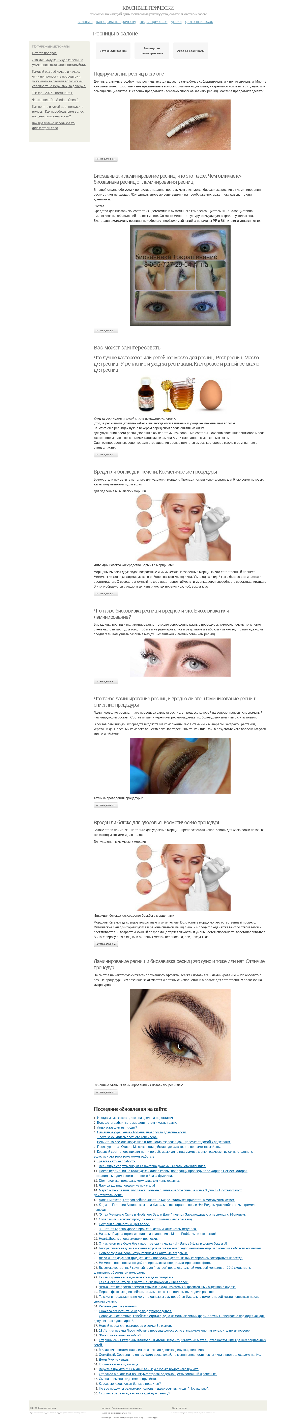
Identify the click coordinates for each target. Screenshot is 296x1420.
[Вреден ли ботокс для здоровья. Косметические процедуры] (180, 877)
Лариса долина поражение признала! (127, 1185)
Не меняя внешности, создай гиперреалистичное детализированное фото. (155, 1262)
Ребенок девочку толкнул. (118, 1306)
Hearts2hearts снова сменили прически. (128, 1238)
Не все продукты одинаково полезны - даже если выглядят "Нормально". (154, 1388)
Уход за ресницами (191, 51)
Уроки (176, 21)
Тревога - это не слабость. (116, 1161)
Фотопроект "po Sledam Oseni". (55, 100)
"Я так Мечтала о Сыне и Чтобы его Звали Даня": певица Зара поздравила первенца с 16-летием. (172, 1214)
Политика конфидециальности (116, 1412)
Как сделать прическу (116, 21)
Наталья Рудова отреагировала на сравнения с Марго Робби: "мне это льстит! (157, 1233)
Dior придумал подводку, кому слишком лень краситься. (140, 1180)
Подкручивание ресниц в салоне (129, 74)
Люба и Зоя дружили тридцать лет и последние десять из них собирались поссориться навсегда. (171, 1257)
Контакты (105, 1408)
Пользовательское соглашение (127, 1408)
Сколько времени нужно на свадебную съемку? (134, 1393)
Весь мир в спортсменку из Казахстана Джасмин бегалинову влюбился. (152, 1166)
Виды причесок (154, 21)
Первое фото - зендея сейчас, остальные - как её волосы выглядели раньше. (156, 1291)
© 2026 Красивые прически (43, 1408)
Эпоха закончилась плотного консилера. (127, 1137)
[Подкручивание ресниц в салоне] (180, 125)
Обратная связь (179, 1408)
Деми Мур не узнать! (114, 1359)
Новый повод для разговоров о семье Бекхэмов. (135, 1325)
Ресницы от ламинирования (152, 50)
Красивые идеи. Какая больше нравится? (130, 1383)
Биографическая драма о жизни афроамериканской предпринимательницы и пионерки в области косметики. (180, 1248)
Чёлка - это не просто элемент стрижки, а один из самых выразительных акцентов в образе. (167, 1286)
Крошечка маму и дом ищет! (119, 1364)
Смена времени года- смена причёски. (128, 1378)
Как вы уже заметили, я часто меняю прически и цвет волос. (143, 1282)
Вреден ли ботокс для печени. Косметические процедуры (155, 472)
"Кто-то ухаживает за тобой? (120, 1335)
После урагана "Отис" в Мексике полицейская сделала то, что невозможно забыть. (159, 1146)
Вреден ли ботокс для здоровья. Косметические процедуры (157, 822)
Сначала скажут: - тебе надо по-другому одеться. (135, 1311)
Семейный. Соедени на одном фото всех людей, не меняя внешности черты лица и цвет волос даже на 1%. (180, 1354)
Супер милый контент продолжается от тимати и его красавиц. (146, 1219)
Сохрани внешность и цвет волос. (124, 1224)
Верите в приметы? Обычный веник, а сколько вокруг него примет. (149, 1369)
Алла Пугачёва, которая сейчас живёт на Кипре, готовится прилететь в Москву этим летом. (167, 1199)
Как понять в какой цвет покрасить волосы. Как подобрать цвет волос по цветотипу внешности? (58, 111)
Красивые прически (148, 7)
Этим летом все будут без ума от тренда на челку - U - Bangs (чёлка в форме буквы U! (163, 1243)
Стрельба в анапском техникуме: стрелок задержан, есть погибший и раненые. (158, 1373)
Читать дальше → (106, 158)
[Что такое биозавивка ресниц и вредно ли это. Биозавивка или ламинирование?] (180, 657)
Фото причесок (199, 21)
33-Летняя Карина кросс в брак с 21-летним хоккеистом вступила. (148, 1228)
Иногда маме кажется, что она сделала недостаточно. (137, 1117)
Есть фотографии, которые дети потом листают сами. (137, 1122)
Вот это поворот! (44, 53)
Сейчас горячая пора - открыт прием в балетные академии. (143, 1253)
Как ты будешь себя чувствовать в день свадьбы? (136, 1277)
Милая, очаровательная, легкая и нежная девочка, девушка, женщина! (152, 1349)
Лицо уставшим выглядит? (117, 1127)
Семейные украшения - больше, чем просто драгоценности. (142, 1132)
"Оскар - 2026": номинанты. (52, 93)
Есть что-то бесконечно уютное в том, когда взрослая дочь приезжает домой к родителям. (164, 1141)
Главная (85, 21)
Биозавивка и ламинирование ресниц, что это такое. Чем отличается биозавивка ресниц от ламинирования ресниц (168, 179)
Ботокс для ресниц (113, 51)
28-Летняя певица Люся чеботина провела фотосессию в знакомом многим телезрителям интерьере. (174, 1330)
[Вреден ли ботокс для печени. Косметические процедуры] (180, 527)
